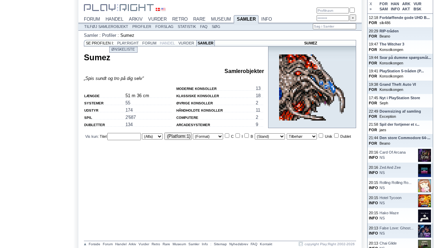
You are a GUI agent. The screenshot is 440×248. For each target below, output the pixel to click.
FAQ (204, 26)
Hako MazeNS (389, 215)
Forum (92, 19)
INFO (395, 9)
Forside (94, 244)
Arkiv (136, 19)
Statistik (187, 26)
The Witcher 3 (392, 44)
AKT (406, 9)
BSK (417, 9)
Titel (103, 136)
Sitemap (220, 244)
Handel (114, 19)
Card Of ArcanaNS (393, 154)
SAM (384, 9)
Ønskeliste (123, 49)
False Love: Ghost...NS (397, 230)
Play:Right (128, 43)
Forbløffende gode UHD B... (405, 18)
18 (258, 95)
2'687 (130, 117)
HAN (395, 4)
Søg (216, 26)
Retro (180, 19)
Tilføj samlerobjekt (106, 26)
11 (258, 110)
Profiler (141, 26)
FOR (384, 4)
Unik (328, 136)
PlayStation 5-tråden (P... (402, 71)
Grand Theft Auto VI (398, 84)
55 (127, 102)
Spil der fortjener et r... (399, 124)
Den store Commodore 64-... (405, 138)
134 (129, 124)
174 (129, 110)
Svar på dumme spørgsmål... (405, 57)
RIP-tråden (389, 31)
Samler (246, 19)
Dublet (345, 136)
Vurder (157, 19)
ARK (406, 4)
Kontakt (266, 244)
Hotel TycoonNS (391, 200)
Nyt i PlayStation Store (400, 98)
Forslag (164, 26)
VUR (417, 4)
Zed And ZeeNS (390, 170)
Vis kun (91, 136)
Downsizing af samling (400, 111)
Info (266, 19)
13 (258, 88)
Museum (221, 19)
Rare (199, 19)
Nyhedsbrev (238, 244)
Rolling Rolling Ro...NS (395, 185)
